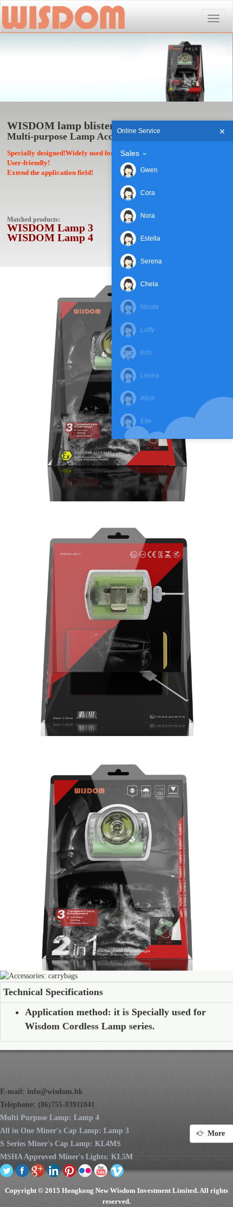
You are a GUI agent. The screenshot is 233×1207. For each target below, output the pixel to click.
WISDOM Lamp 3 (50, 228)
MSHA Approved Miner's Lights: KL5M (66, 1157)
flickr (85, 1170)
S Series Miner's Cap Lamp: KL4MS (60, 1144)
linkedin (54, 1170)
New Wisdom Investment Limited (63, 17)
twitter (7, 1170)
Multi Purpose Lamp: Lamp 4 (49, 1118)
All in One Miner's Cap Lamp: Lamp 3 (64, 1131)
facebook (22, 1170)
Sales (129, 153)
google (38, 1170)
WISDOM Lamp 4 (50, 237)
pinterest (69, 1170)
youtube (101, 1170)
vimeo (117, 1170)
